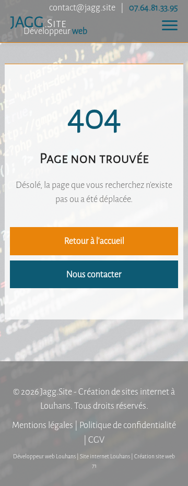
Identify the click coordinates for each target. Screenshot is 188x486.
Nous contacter (94, 274)
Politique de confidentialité (127, 425)
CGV (96, 439)
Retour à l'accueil (94, 240)
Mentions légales (42, 425)
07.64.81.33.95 (153, 7)
